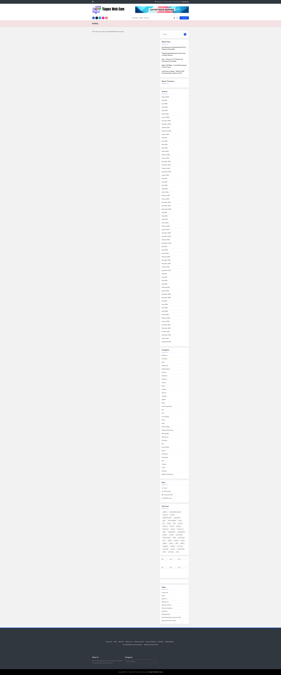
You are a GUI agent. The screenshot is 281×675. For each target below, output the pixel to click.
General (164, 392)
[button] (184, 17)
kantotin (172, 526)
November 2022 (166, 236)
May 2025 (165, 144)
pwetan (182, 540)
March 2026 (165, 114)
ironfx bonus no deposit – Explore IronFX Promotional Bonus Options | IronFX (173, 72)
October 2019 (165, 331)
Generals (164, 396)
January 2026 (165, 117)
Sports (163, 450)
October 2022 (166, 239)
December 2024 (166, 161)
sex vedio (173, 549)
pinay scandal (179, 534)
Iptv (163, 409)
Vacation (164, 471)
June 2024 (164, 182)
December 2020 (166, 294)
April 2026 (165, 110)
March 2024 (165, 192)
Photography (165, 433)
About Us (164, 598)
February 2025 (166, 154)
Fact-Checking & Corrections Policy (171, 617)
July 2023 (164, 212)
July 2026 (164, 100)
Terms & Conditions (167, 608)
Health (164, 399)
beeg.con (173, 514)
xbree (177, 551)
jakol (174, 523)
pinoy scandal (181, 537)
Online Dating (166, 426)
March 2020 (165, 314)
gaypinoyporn (177, 517)
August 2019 (165, 338)
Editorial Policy (166, 614)
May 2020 (165, 307)
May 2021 (164, 280)
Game (163, 386)
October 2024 (166, 168)
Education (164, 375)
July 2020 (164, 301)
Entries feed (167, 491)
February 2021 (166, 287)
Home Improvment (167, 406)
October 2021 (165, 267)
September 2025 (166, 131)
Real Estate (165, 437)
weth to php (171, 551)
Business (164, 372)
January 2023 (165, 229)
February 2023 (166, 226)
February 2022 (166, 256)
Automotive (165, 365)
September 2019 (166, 335)
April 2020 (165, 311)
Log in (165, 488)
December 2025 (166, 120)
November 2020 (166, 297)
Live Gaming (165, 416)
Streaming (165, 454)
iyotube (169, 523)
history (180, 520)
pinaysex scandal (166, 537)
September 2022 (166, 243)
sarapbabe (165, 546)
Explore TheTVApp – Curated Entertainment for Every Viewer (174, 66)
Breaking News (166, 369)
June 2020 (165, 304)
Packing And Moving (167, 430)
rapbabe (165, 543)
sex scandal (165, 549)
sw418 (164, 551)
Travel (163, 467)
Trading (164, 464)
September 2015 (166, 341)
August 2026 (165, 97)
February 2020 (166, 318)
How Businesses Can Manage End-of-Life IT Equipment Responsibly (174, 48)
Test (163, 460)
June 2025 (164, 141)
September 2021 (166, 270)
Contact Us (165, 592)
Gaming (164, 389)
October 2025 (166, 127)
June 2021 (164, 277)
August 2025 (165, 134)
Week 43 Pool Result (167, 474)
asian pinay (165, 514)
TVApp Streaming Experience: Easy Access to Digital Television (173, 54)
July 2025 (164, 137)
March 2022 (165, 253)
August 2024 (165, 175)
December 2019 (166, 324)
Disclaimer (165, 611)
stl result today (180, 549)
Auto (163, 362)
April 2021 (164, 284)
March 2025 (165, 151)
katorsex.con (165, 529)
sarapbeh (172, 546)
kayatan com (180, 529)
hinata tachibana (172, 520)
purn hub (176, 540)
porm (164, 540)
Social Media (165, 447)
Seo (163, 443)
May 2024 (165, 185)
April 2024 (165, 188)
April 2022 (165, 250)
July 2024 (164, 178)
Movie (163, 420)
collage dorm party (167, 517)
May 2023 (165, 216)
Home (163, 403)
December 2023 (166, 202)
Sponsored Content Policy (169, 620)
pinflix (174, 537)
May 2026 (165, 107)
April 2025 (165, 148)
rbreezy (171, 543)
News (163, 423)
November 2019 (166, 328)
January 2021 (165, 290)
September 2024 (166, 171)
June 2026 (165, 103)
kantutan (179, 526)
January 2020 (165, 321)
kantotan (180, 523)
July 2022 (164, 246)
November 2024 (166, 165)
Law (163, 413)
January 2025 (165, 158)
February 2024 (166, 195)
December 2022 (166, 233)
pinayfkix (165, 534)
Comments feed (168, 494)
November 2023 (166, 205)
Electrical (164, 379)
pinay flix (171, 534)
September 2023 (166, 209)
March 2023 (165, 222)
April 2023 (165, 219)
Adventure (165, 355)
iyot (164, 523)
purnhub (170, 540)
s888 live (182, 543)
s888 (176, 543)
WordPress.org (168, 498)
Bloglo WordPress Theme (156, 672)
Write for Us (165, 602)
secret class (180, 546)
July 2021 (164, 273)
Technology (165, 457)
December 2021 (166, 260)
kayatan (173, 529)
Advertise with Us (166, 605)
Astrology (164, 358)
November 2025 (166, 124)
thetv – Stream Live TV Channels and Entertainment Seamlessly (172, 60)
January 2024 (165, 199)
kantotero (165, 526)
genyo (164, 520)
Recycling (164, 440)
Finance (164, 382)
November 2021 (166, 263)
